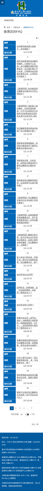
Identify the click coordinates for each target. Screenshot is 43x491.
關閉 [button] (2, 2)
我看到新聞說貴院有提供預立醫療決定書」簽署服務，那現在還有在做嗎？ (27, 342)
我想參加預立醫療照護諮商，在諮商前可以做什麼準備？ (27, 182)
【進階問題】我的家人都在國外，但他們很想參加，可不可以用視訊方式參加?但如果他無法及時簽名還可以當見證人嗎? (27, 111)
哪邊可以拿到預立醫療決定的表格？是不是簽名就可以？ (27, 394)
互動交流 (16, 27)
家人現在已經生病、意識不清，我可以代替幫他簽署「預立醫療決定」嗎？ (27, 259)
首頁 (8, 27)
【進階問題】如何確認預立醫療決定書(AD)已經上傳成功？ (27, 91)
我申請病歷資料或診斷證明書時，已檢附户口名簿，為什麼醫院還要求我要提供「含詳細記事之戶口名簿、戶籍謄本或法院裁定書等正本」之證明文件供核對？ (27, 68)
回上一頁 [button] (35, 424)
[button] (28, 414)
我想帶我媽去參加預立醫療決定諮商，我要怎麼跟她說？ (27, 377)
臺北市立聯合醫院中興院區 (21, 8)
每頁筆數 (15, 414)
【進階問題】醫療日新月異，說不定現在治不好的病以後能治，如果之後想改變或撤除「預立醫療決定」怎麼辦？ (27, 240)
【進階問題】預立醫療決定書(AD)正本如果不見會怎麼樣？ (27, 200)
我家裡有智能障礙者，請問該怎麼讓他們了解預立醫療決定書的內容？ (27, 145)
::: (1, 18)
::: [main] (4, 27)
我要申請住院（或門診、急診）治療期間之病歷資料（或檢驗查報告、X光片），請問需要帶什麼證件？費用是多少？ (27, 323)
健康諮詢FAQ (28, 27)
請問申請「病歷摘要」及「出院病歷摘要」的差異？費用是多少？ (27, 290)
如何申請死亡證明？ (25, 305)
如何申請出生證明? (25, 275)
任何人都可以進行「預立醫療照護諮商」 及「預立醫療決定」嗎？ (27, 360)
